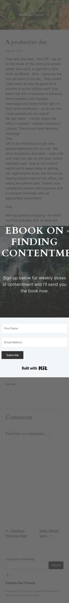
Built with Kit (34, 368)
